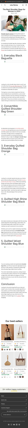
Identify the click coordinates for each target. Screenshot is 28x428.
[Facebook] (9, 425)
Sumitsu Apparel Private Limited (18, 421)
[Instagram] (11, 425)
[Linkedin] (17, 425)
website (19, 296)
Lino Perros (18, 235)
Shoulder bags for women (7, 34)
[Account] (23, 5)
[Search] (5, 5)
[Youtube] (14, 425)
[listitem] (2, 349)
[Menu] (1, 5)
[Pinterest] (19, 425)
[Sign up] (24, 414)
